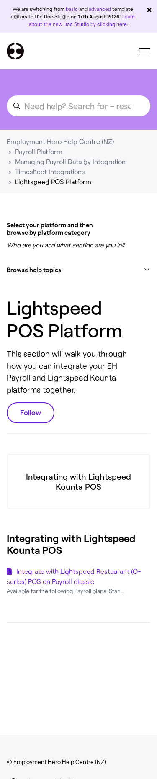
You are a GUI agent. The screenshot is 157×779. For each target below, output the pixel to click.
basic (72, 9)
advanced (100, 9)
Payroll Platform (38, 151)
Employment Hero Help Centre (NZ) (60, 141)
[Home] (15, 51)
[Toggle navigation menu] (145, 51)
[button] (78, 270)
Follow (30, 412)
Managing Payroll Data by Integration (70, 161)
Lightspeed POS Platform (53, 181)
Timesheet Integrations (50, 171)
